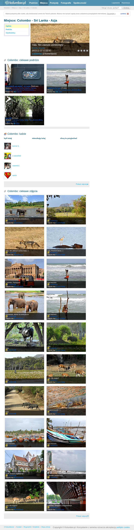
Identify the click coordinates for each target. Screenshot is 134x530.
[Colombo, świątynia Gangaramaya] (66, 496)
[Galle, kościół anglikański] (24, 464)
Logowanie (116, 3)
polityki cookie (123, 527)
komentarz (18, 223)
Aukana (14, 122)
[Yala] (66, 209)
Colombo (34, 8)
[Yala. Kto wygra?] (66, 369)
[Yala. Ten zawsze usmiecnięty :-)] (59, 39)
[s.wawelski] (7, 156)
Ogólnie (8, 26)
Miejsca (44, 3)
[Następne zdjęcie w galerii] (84, 50)
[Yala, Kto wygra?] (24, 496)
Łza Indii (8, 118)
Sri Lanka (26, 8)
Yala (30, 120)
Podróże (33, 3)
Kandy (21, 88)
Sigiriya (33, 88)
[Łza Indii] (24, 110)
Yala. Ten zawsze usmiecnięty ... (49, 45)
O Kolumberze (9, 527)
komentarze (18, 255)
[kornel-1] (7, 146)
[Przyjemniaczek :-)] (66, 400)
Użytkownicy (10, 33)
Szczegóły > (111, 14)
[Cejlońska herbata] (66, 78)
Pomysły (54, 3)
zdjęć (58, 92)
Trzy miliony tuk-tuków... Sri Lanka (18, 86)
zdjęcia (18, 92)
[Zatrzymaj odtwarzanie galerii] (81, 50)
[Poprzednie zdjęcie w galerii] (87, 50)
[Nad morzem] (66, 273)
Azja (20, 8)
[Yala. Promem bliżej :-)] (66, 241)
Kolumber (7, 8)
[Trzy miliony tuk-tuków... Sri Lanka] (24, 78)
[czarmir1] (7, 165)
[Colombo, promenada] (66, 464)
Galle (26, 120)
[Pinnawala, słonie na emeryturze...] (24, 209)
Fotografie (66, 3)
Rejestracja (126, 3)
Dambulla (8, 90)
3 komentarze (49, 54)
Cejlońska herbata (54, 88)
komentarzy (60, 223)
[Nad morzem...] (66, 305)
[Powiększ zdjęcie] (78, 50)
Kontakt (19, 527)
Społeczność (79, 3)
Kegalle (27, 88)
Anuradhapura (18, 90)
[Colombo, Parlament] (24, 273)
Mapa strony (45, 527)
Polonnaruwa (29, 90)
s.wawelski (37, 54)
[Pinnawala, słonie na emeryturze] (24, 305)
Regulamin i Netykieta (31, 527)
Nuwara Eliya (76, 90)
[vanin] (7, 175)
